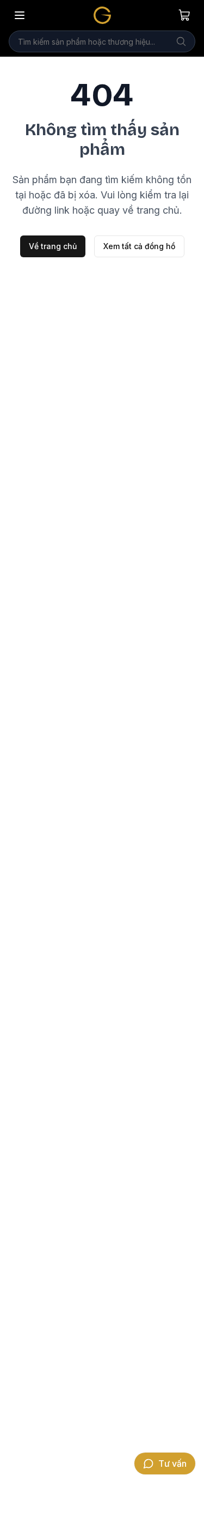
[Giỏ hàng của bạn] (184, 15)
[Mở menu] (19, 15)
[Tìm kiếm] (181, 41)
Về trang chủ (53, 246)
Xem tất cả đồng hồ (139, 246)
